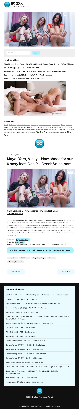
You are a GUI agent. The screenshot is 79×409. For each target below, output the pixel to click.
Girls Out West (25, 129)
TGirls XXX (15, 132)
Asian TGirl (20, 125)
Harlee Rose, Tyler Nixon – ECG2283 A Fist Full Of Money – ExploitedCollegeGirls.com (37, 367)
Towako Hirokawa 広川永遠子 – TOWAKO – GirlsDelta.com (28, 75)
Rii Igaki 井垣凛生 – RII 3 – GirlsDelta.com (21, 332)
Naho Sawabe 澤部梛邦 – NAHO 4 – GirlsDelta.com (24, 349)
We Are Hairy (12, 125)
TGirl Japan (14, 127)
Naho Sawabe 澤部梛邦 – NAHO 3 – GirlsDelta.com (24, 382)
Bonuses (57, 406)
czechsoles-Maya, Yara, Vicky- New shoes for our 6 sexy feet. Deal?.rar (40, 244)
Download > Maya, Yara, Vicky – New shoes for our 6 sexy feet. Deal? (40, 250)
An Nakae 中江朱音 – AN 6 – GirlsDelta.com (21, 378)
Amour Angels (34, 125)
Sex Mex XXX (69, 125)
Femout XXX (63, 132)
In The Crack (26, 125)
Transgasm (52, 132)
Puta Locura (17, 129)
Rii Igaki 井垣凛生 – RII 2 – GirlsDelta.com (21, 336)
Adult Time (48, 129)
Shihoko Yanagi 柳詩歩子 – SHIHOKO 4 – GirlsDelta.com (26, 354)
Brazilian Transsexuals (29, 132)
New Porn (52, 258)
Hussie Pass (48, 125)
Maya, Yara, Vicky (22, 240)
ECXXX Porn (42, 132)
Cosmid (6, 125)
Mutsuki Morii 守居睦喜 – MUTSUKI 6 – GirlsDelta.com (25, 341)
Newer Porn (66, 272)
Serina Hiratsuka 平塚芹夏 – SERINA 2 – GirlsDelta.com (25, 362)
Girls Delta (58, 127)
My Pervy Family (56, 125)
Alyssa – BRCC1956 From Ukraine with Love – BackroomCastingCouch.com (35, 71)
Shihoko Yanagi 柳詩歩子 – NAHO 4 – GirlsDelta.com (25, 358)
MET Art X (52, 127)
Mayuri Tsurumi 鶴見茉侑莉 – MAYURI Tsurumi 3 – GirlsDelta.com (29, 323)
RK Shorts (27, 127)
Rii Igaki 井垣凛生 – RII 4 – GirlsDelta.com (21, 328)
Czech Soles (19, 242)
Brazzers (21, 132)
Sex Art (47, 127)
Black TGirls (7, 127)
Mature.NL (55, 129)
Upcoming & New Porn (15, 262)
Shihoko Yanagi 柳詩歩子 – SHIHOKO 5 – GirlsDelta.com (26, 345)
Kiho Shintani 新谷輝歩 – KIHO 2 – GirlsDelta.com (24, 78)
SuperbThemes (49, 406)
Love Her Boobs (70, 129)
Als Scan (57, 132)
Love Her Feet (34, 127)
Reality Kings (62, 129)
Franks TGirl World (34, 129)
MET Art (63, 125)
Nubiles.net (20, 127)
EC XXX (17, 3)
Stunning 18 (11, 129)
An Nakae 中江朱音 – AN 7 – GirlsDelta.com (22, 68)
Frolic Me (6, 132)
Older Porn (16, 272)
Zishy (10, 132)
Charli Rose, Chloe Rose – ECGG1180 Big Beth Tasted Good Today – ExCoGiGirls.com (39, 64)
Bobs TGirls (42, 125)
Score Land (42, 129)
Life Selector (64, 127)
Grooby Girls (41, 127)
